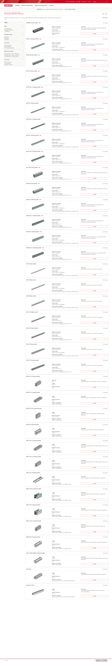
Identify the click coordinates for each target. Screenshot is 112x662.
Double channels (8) (9, 29)
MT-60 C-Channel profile (32, 199)
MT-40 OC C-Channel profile (33, 87)
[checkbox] (105, 23)
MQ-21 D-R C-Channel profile (33, 488)
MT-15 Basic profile (31, 280)
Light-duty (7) (8, 63)
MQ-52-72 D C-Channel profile (33, 408)
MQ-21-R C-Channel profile (33, 472)
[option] (103, 14)
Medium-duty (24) (9, 64)
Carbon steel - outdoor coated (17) (12, 55)
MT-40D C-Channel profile (32, 231)
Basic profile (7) (9, 45)
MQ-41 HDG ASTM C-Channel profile (35, 553)
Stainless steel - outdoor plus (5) (12, 56)
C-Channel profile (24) (10, 47)
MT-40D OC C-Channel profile (33, 247)
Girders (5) (8, 31)
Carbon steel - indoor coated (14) (12, 53)
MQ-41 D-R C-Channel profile (33, 521)
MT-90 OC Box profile (31, 183)
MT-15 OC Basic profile (32, 312)
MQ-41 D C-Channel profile (33, 376)
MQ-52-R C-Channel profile (33, 537)
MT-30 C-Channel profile (32, 103)
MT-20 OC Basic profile (32, 328)
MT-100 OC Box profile (32, 167)
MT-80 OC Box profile (31, 55)
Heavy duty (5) (8, 62)
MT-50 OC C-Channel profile (33, 151)
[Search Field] (106, 2)
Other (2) (7, 39)
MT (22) (7, 38)
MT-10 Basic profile (31, 263)
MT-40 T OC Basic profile (32, 360)
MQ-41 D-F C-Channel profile (33, 456)
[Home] (8, 5)
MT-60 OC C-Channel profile (33, 215)
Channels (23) (8, 28)
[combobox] (100, 2)
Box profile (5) (8, 46)
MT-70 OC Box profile (31, 71)
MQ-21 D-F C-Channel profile (33, 440)
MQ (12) (7, 37)
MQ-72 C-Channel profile (32, 424)
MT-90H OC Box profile (32, 22)
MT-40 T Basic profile (31, 344)
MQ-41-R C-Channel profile (33, 504)
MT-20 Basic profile (31, 296)
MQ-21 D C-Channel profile (33, 392)
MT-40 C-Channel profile (32, 38)
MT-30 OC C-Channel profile (33, 119)
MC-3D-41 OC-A (30, 585)
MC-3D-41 (28, 569)
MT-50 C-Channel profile (32, 135)
